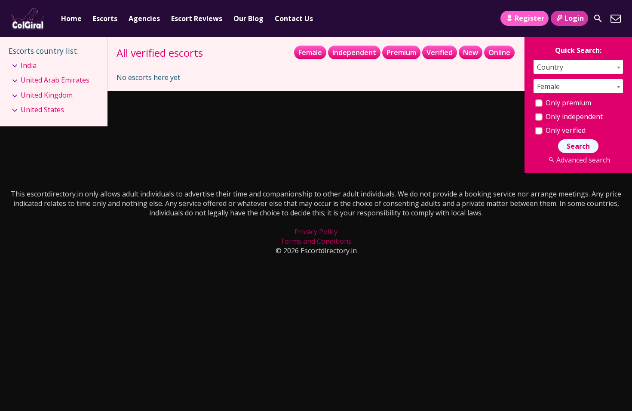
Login (574, 18)
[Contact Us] (615, 18)
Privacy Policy (316, 231)
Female (310, 52)
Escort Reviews (196, 18)
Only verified (565, 130)
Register (529, 18)
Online (499, 52)
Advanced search (583, 160)
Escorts (105, 18)
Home (71, 18)
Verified (439, 52)
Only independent (573, 116)
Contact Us (294, 18)
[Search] (598, 18)
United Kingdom (47, 95)
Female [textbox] (548, 86)
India (29, 65)
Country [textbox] (550, 67)
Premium (401, 52)
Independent (354, 52)
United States (42, 109)
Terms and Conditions (316, 241)
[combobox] (578, 66)
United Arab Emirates (55, 80)
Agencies (144, 18)
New (470, 52)
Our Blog (248, 18)
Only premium (567, 102)
